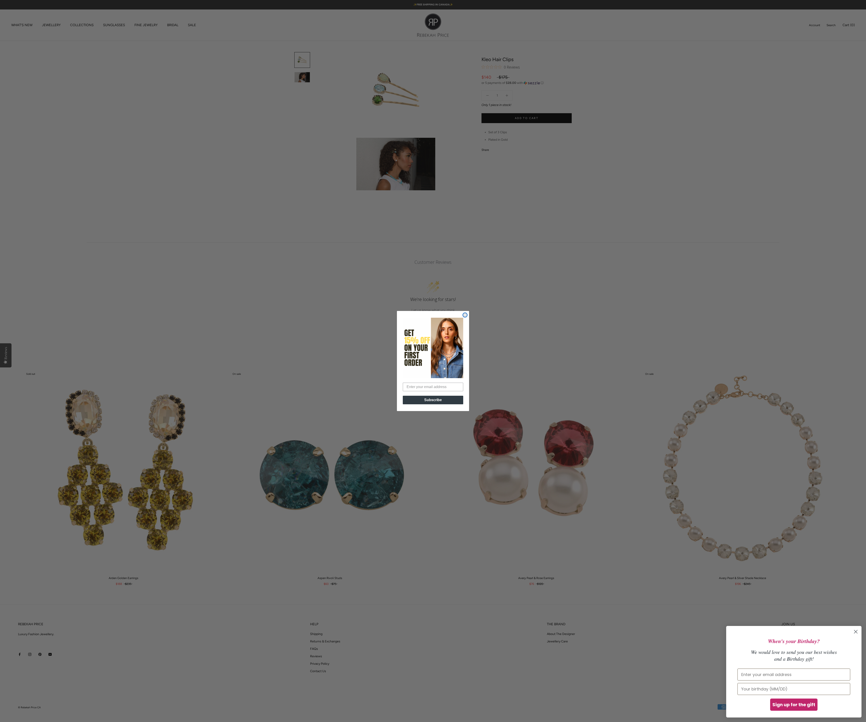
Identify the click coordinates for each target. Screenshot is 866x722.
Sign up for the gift (793, 704)
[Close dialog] (465, 315)
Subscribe (433, 400)
